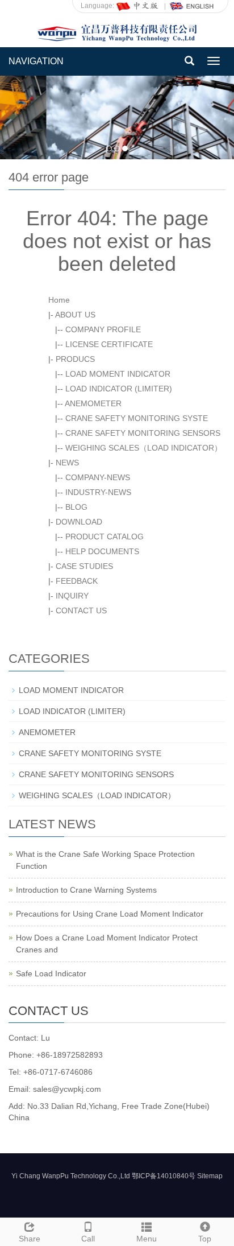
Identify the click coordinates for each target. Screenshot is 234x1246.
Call (88, 1238)
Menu (146, 1238)
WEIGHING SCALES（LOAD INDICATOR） (143, 447)
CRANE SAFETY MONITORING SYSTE (136, 418)
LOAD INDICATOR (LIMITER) (118, 388)
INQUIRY (72, 595)
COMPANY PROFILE (103, 329)
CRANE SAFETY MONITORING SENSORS (142, 433)
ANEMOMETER (93, 403)
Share (29, 1238)
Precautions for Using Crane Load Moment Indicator (109, 913)
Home (59, 299)
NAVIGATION (36, 61)
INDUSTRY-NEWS (98, 492)
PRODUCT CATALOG (104, 536)
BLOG (76, 506)
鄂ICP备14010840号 (163, 1176)
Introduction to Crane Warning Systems (86, 889)
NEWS (67, 462)
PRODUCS (75, 359)
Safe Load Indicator (51, 973)
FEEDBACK (77, 580)
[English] (192, 6)
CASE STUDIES (84, 566)
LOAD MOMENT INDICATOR (117, 373)
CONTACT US (81, 610)
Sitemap (210, 1176)
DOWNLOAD (79, 521)
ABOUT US (75, 314)
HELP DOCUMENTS (102, 551)
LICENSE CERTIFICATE (109, 344)
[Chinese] (138, 6)
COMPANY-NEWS (97, 477)
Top (204, 1238)
